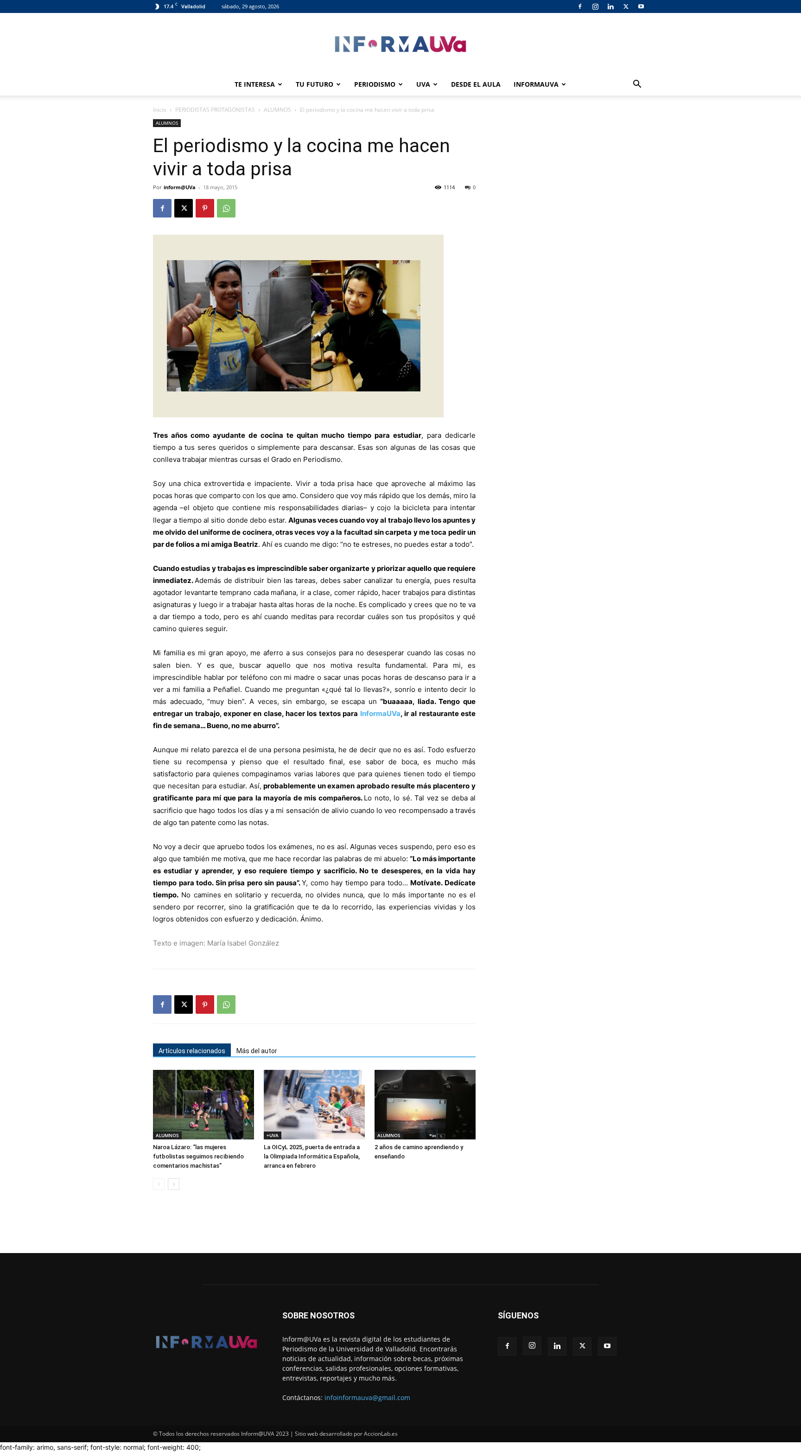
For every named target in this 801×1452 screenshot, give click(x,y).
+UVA (273, 1135)
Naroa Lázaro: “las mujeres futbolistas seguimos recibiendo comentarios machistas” (198, 1156)
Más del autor (256, 1051)
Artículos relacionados (192, 1051)
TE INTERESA (255, 84)
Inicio (159, 110)
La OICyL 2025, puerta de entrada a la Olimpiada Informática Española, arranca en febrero (312, 1156)
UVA (423, 84)
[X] (626, 6)
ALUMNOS (277, 110)
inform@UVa (180, 187)
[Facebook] (580, 6)
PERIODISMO (374, 84)
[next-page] (173, 1184)
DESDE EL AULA (476, 84)
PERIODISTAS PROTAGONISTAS (215, 110)
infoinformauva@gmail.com (367, 1397)
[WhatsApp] (226, 208)
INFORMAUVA (536, 84)
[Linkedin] (610, 6)
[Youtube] (641, 6)
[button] (637, 85)
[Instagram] (595, 6)
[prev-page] (159, 1184)
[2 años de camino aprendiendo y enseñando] (425, 1104)
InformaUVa (380, 713)
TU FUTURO (314, 84)
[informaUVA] (400, 44)
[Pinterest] (205, 208)
